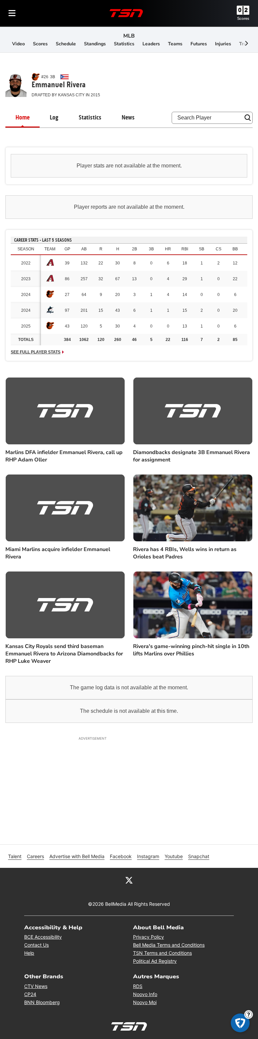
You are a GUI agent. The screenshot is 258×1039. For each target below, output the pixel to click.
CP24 (30, 994)
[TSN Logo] (126, 13)
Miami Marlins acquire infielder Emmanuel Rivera (57, 553)
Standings (95, 44)
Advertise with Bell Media (76, 856)
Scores (243, 18)
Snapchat (198, 856)
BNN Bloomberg (42, 1002)
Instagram (148, 856)
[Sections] (12, 13)
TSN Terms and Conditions (162, 953)
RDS (137, 986)
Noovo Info (145, 994)
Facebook (121, 856)
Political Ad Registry (155, 961)
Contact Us (36, 945)
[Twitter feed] (129, 880)
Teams (175, 44)
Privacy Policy (148, 937)
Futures (198, 44)
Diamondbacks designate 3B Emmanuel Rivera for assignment (191, 456)
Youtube (174, 856)
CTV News (35, 986)
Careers (35, 856)
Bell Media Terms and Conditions (169, 945)
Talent (15, 856)
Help (29, 953)
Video (18, 44)
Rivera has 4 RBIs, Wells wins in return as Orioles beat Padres (184, 553)
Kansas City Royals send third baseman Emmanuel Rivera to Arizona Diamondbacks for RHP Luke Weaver (64, 654)
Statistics (124, 44)
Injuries (223, 44)
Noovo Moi (145, 1002)
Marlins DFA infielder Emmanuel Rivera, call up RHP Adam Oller (64, 456)
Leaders (151, 44)
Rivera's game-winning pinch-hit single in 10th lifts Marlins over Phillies (191, 650)
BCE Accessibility (43, 937)
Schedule (66, 44)
